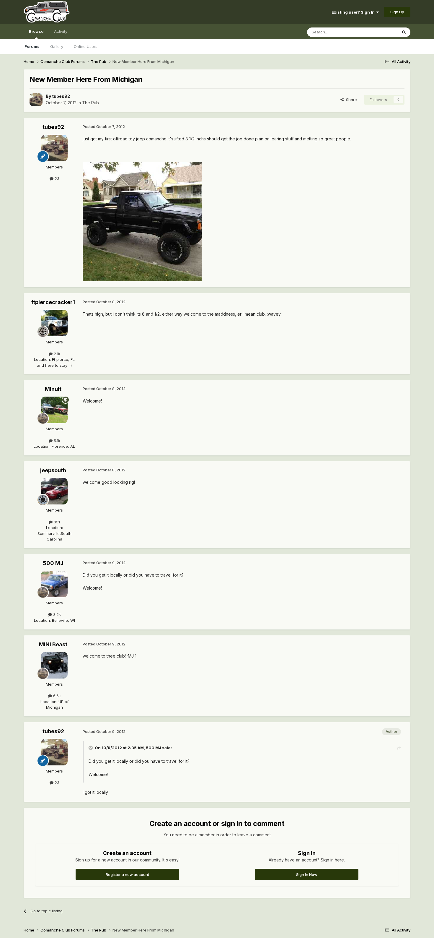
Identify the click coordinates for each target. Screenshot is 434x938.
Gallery (56, 46)
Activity (60, 31)
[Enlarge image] (142, 221)
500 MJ (53, 563)
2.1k (56, 353)
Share (350, 99)
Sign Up (397, 11)
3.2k (56, 614)
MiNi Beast (53, 644)
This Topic (380, 32)
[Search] (403, 32)
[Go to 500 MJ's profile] (54, 584)
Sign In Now (306, 874)
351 (56, 522)
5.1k (56, 440)
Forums (32, 46)
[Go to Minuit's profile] (54, 410)
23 (56, 178)
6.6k (56, 695)
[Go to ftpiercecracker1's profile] (54, 323)
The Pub (90, 102)
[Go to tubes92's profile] (36, 99)
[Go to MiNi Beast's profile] (54, 665)
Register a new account (127, 874)
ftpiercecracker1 (53, 302)
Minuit (53, 389)
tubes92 (61, 96)
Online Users (85, 46)
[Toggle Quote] (91, 747)
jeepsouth (53, 470)
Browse (36, 31)
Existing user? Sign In (354, 12)
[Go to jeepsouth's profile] (54, 491)
